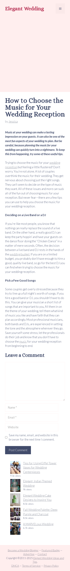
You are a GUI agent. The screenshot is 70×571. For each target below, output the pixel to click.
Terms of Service (31, 565)
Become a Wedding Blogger (23, 550)
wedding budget (20, 254)
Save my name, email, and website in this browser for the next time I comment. (33, 437)
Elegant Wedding (24, 8)
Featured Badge (51, 550)
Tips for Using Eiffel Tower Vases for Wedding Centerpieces (40, 467)
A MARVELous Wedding (38, 524)
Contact (42, 554)
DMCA (15, 565)
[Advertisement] (35, 53)
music (23, 341)
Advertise (28, 554)
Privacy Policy (51, 565)
